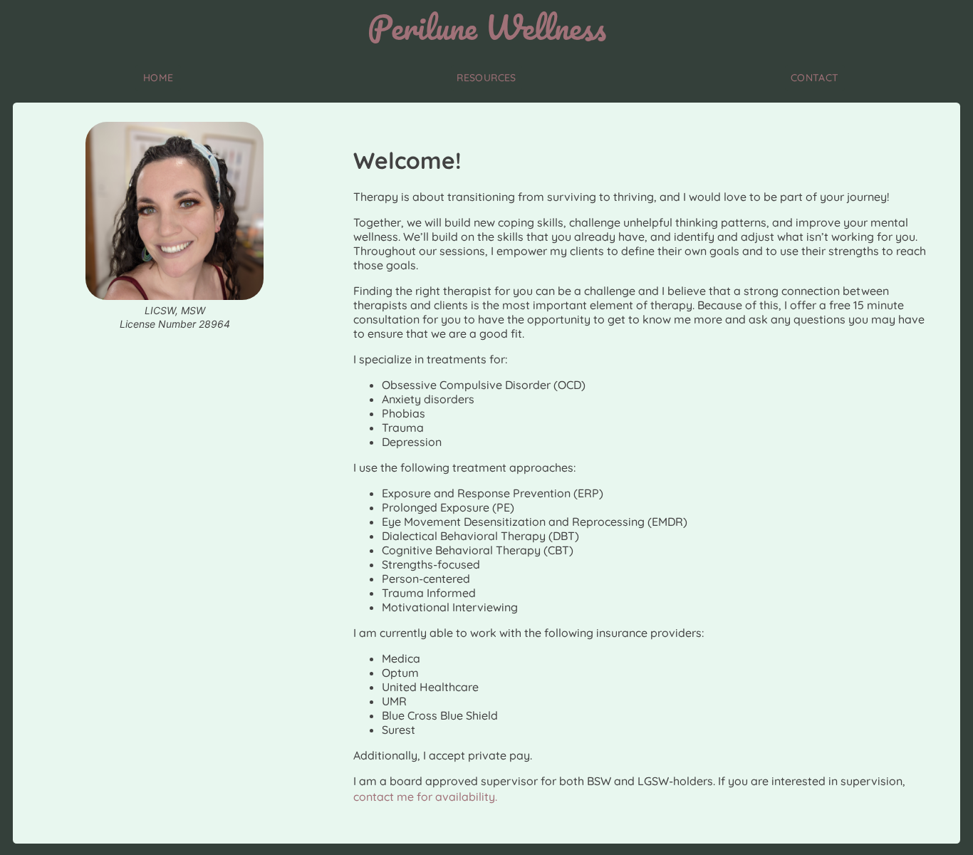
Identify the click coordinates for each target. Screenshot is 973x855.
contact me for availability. (425, 796)
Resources (486, 77)
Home (158, 77)
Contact (815, 77)
